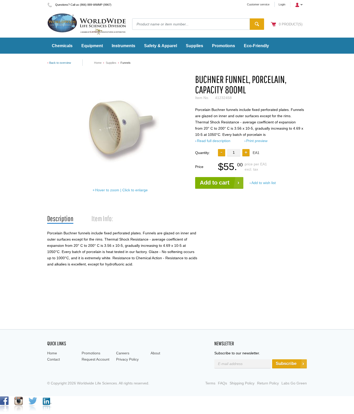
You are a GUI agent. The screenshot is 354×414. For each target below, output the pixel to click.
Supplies (111, 62)
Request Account (95, 359)
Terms (210, 383)
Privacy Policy (127, 359)
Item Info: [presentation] (102, 218)
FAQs (222, 383)
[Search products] (257, 24)
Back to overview (60, 62)
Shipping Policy (242, 383)
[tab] (60, 218)
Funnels (126, 62)
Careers (122, 353)
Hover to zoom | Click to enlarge (121, 190)
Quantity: (202, 153)
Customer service (258, 4)
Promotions (91, 353)
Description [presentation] (60, 218)
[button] (246, 152)
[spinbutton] (233, 152)
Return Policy (268, 383)
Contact (53, 359)
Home (98, 62)
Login (282, 4)
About (155, 353)
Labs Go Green (294, 383)
